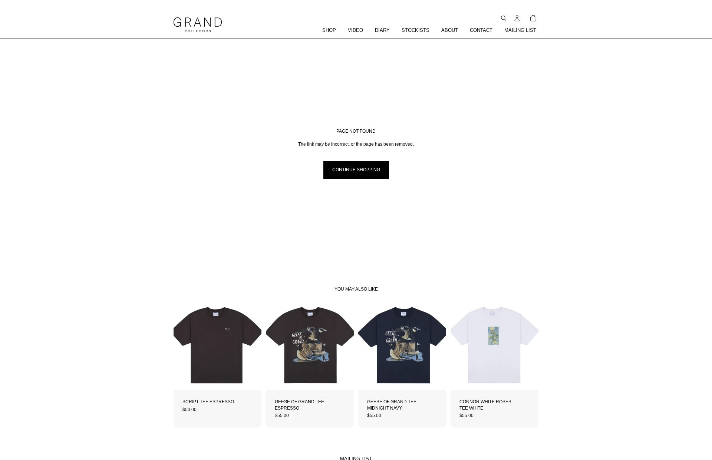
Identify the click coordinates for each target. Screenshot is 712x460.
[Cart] (533, 18)
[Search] (503, 18)
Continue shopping (356, 169)
